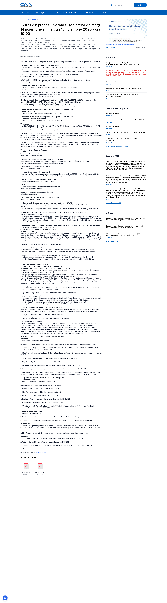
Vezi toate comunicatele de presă (117, 146)
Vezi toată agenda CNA (113, 203)
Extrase (41, 20)
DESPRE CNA (24, 13)
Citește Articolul (110, 47)
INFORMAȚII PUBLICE (43, 13)
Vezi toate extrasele (112, 241)
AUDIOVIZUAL (89, 13)
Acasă (22, 20)
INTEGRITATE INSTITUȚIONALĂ (67, 13)
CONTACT (104, 13)
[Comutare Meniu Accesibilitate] (5, 598)
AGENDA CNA (31, 20)
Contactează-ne (41, 452)
